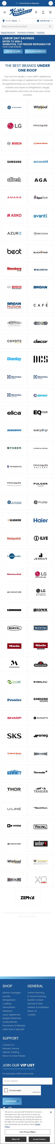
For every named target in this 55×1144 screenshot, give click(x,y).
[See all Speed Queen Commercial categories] (14, 753)
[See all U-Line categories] (14, 809)
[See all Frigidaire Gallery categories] (41, 466)
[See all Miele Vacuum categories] (41, 646)
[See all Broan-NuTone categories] (14, 305)
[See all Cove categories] (41, 323)
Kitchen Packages (12, 992)
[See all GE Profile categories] (41, 502)
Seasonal (7, 1011)
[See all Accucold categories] (41, 161)
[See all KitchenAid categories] (14, 574)
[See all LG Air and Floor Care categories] (41, 574)
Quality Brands (10, 1021)
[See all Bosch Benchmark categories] (14, 287)
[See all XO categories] (41, 879)
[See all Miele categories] (14, 646)
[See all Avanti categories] (41, 216)
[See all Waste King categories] (14, 843)
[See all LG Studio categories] (41, 592)
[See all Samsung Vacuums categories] (41, 699)
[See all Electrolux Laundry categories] (41, 377)
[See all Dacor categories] (41, 341)
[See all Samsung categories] (14, 162)
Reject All (16, 1139)
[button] (5, 12)
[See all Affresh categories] (14, 179)
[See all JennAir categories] (41, 556)
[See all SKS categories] (14, 735)
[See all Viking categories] (41, 826)
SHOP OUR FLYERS (13, 57)
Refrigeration (9, 999)
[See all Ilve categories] (41, 538)
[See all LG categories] (14, 126)
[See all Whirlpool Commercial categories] (14, 861)
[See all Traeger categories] (41, 789)
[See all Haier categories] (41, 520)
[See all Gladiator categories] (14, 520)
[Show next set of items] (50, 3)
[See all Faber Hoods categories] (14, 448)
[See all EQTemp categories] (41, 413)
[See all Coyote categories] (14, 341)
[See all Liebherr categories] (14, 610)
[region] (27, 1126)
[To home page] (20, 12)
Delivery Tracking (11, 1052)
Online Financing (36, 992)
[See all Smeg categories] (41, 735)
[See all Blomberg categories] (14, 269)
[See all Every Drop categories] (41, 430)
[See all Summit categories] (14, 772)
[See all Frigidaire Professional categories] (14, 484)
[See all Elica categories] (14, 413)
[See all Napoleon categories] (41, 664)
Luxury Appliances (11, 1014)
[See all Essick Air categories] (14, 430)
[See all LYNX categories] (41, 610)
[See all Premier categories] (14, 699)
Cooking (7, 1003)
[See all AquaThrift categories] (41, 197)
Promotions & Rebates (29, 3)
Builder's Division (36, 999)
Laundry (6, 996)
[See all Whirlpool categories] (41, 107)
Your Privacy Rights (27, 1132)
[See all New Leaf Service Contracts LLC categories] (14, 682)
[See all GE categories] (14, 107)
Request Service (11, 1048)
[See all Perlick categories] (41, 682)
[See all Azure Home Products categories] (14, 233)
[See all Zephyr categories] (27, 897)
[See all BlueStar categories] (41, 269)
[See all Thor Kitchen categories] (14, 789)
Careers (32, 1014)
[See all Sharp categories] (14, 717)
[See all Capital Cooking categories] (14, 323)
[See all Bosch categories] (14, 143)
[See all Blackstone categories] (41, 252)
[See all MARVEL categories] (14, 628)
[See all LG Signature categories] (14, 592)
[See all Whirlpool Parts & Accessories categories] (41, 862)
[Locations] (36, 12)
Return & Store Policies (14, 1055)
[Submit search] (50, 26)
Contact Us (8, 1044)
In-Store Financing (37, 996)
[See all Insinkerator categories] (14, 556)
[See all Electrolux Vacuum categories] (14, 395)
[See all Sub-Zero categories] (41, 753)
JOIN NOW (10, 1101)
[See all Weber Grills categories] (41, 843)
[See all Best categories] (14, 251)
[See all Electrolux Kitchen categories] (14, 377)
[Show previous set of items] (4, 3)
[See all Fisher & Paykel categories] (41, 448)
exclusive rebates (36, 51)
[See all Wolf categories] (14, 879)
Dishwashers (9, 1007)
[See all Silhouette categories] (41, 717)
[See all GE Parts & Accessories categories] (14, 502)
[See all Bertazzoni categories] (41, 233)
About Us (32, 1011)
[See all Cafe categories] (41, 305)
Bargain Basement (12, 1018)
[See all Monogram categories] (14, 664)
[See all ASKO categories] (14, 215)
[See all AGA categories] (41, 180)
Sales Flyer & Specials (13, 1029)
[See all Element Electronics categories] (41, 395)
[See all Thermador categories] (41, 771)
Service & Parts (35, 1003)
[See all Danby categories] (14, 359)
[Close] (51, 1112)
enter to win (13, 51)
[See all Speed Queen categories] (41, 143)
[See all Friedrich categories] (14, 466)
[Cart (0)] (50, 12)
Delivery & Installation (38, 1007)
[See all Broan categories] (41, 287)
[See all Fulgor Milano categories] (41, 484)
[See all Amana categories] (14, 197)
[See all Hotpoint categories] (14, 538)
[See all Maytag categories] (41, 628)
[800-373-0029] (43, 12)
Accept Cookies (39, 1139)
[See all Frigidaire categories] (41, 125)
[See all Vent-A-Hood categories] (41, 807)
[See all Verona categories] (14, 825)
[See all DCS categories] (41, 359)
